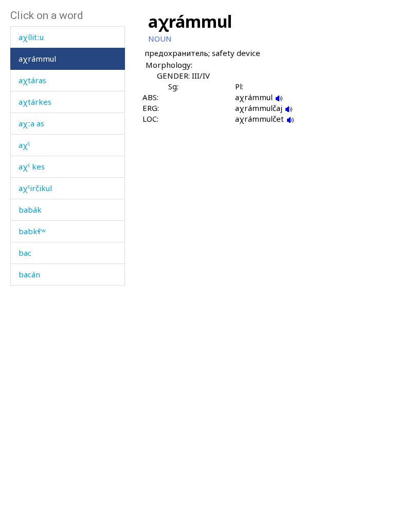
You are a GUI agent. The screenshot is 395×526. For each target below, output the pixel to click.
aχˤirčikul (35, 188)
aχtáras (32, 80)
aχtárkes (35, 102)
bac (25, 253)
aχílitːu (31, 37)
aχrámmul (37, 58)
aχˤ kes (32, 166)
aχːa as (31, 123)
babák (30, 209)
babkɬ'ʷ (32, 231)
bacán (29, 274)
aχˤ (24, 145)
